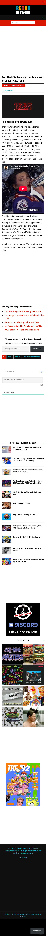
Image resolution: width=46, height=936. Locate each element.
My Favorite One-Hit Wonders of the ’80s (23, 326)
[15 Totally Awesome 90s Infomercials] (12, 696)
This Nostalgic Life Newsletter (27, 851)
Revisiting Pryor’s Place (21, 503)
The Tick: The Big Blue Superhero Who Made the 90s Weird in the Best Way (28, 459)
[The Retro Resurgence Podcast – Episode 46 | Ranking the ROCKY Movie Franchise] (6, 483)
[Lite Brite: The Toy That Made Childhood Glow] (6, 494)
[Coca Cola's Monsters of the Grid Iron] (12, 717)
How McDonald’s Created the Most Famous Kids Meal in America (27, 471)
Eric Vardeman (8, 90)
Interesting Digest (27, 853)
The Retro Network (11, 851)
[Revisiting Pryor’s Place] (6, 505)
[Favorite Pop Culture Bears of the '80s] (33, 696)
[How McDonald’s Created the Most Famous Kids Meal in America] (6, 472)
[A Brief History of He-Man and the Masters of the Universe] (12, 654)
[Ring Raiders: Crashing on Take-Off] (6, 517)
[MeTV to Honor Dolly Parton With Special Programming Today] (6, 449)
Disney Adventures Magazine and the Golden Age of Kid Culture (28, 560)
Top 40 (17, 357)
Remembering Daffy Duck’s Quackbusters (27, 537)
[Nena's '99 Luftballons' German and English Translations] (33, 675)
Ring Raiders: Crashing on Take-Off (25, 514)
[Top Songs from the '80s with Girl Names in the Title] (12, 675)
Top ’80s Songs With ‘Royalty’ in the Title (23, 311)
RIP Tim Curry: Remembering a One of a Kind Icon (27, 549)
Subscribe (37, 348)
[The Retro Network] (23, 14)
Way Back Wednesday (32, 357)
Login (41, 372)
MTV (9, 357)
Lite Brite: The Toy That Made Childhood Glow (27, 493)
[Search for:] (23, 23)
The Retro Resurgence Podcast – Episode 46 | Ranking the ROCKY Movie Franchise (27, 482)
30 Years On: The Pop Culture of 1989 (21, 322)
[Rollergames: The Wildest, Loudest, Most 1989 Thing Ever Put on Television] (6, 528)
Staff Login (23, 857)
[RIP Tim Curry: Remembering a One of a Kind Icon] (6, 550)
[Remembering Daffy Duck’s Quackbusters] (6, 539)
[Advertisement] (23, 51)
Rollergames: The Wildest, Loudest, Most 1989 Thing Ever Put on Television (27, 527)
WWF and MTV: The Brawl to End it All (21, 330)
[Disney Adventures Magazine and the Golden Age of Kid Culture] (6, 561)
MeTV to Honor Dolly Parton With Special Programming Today (27, 448)
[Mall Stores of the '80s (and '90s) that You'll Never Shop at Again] (33, 654)
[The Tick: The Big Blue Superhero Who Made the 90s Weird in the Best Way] (6, 460)
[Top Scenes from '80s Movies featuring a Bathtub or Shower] (33, 717)
